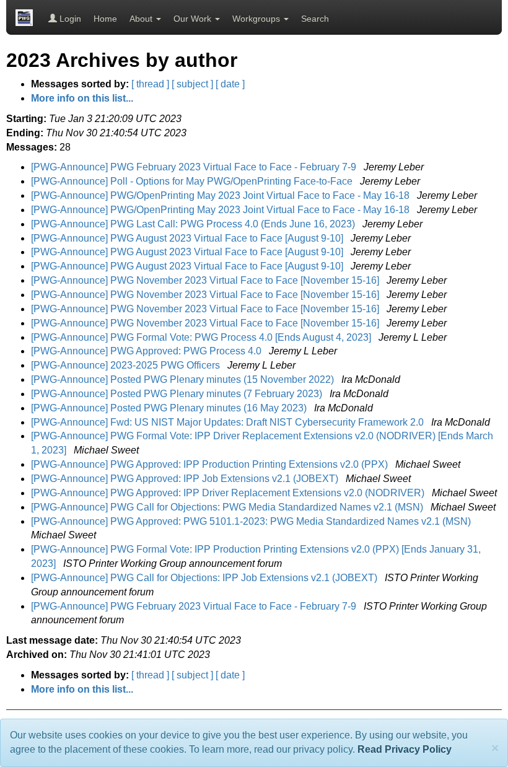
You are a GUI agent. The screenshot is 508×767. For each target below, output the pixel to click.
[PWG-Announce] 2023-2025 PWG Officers (126, 365)
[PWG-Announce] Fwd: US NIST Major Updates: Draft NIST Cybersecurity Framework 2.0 (228, 422)
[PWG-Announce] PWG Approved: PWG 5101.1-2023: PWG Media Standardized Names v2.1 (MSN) (252, 521)
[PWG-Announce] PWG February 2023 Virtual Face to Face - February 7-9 (195, 167)
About (142, 19)
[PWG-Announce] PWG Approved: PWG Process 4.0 (147, 351)
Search (315, 19)
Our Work (193, 19)
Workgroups (257, 19)
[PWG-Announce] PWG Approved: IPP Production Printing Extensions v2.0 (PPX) (210, 464)
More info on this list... (82, 98)
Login (69, 19)
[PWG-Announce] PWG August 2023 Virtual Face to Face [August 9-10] (188, 238)
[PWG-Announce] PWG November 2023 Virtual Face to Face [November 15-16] (206, 280)
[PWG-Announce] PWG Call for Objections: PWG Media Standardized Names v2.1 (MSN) (228, 507)
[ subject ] (192, 84)
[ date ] (230, 84)
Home (105, 19)
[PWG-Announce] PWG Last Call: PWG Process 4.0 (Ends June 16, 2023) (194, 224)
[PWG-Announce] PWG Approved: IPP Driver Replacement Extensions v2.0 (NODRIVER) (229, 493)
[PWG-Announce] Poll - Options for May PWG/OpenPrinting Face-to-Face (193, 181)
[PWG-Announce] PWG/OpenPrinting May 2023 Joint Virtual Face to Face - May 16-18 (221, 195)
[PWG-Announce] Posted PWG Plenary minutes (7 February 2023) (178, 393)
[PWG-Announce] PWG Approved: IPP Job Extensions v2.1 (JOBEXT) (186, 478)
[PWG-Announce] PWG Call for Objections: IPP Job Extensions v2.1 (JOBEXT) (205, 577)
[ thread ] (150, 84)
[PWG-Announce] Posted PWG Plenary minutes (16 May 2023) (170, 408)
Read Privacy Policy (404, 749)
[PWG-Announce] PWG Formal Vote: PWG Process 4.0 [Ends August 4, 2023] (202, 337)
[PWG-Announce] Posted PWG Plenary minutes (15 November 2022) (183, 379)
